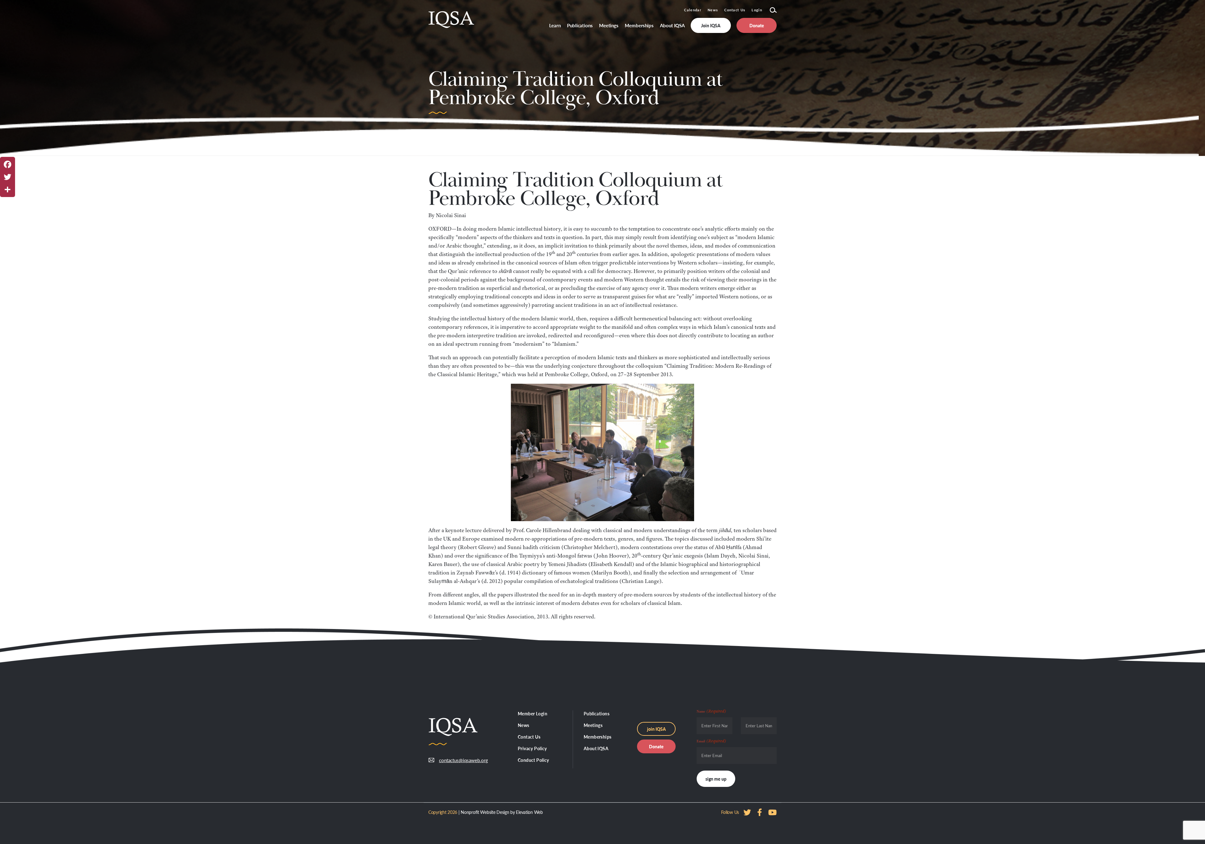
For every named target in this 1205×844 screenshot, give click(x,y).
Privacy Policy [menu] (532, 748)
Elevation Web (529, 812)
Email (711, 741)
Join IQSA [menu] (710, 25)
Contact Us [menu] (529, 737)
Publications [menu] (580, 25)
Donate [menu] (756, 25)
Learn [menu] (555, 25)
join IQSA (656, 729)
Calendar (692, 10)
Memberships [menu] (639, 25)
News (713, 10)
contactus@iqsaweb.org (459, 760)
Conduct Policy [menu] (533, 760)
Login (757, 10)
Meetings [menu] (609, 25)
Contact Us (734, 10)
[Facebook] (7, 164)
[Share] (7, 189)
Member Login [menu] (532, 713)
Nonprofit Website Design (485, 812)
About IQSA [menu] (672, 25)
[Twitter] (7, 177)
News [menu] (523, 725)
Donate (656, 746)
